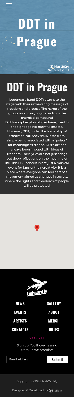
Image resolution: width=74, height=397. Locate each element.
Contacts (20, 329)
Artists (20, 321)
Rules (54, 329)
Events (20, 312)
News (20, 303)
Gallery (54, 303)
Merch (54, 321)
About (54, 312)
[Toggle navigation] (9, 6)
